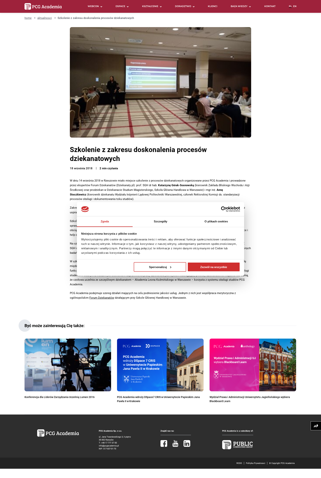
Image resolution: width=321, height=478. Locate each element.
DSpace (120, 6)
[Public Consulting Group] (237, 448)
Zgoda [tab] (105, 221)
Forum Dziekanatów (101, 297)
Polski (290, 8)
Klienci (212, 6)
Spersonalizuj (158, 266)
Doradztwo (183, 6)
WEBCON (93, 6)
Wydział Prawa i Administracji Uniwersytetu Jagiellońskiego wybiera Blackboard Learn (250, 399)
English (294, 8)
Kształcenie (150, 6)
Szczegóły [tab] (160, 221)
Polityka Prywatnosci (255, 463)
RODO (239, 463)
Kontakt (269, 6)
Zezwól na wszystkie (213, 266)
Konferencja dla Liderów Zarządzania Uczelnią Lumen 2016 (60, 397)
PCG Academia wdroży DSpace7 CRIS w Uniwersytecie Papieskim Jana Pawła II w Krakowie (158, 399)
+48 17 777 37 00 (109, 442)
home (28, 18)
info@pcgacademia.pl (109, 445)
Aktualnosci (44, 18)
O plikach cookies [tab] (216, 221)
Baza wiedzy (239, 6)
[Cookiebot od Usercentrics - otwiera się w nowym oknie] (223, 209)
